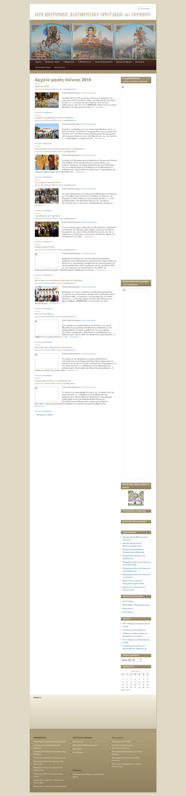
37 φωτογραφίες (88, 155)
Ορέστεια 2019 (42, 86)
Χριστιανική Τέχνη (42, 67)
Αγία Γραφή (128, 601)
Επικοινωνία (60, 67)
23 (148, 685)
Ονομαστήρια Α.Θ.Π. (45, 246)
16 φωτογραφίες (88, 188)
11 (127, 682)
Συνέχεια (101, 107)
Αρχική (38, 61)
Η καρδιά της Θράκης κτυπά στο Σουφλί (54, 117)
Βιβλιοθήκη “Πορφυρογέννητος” (137, 605)
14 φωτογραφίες (88, 387)
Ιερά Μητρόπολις (70, 89)
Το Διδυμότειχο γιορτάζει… (48, 215)
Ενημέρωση (48, 112)
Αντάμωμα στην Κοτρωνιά (134, 630)
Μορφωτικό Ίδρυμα (124, 61)
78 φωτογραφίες (88, 353)
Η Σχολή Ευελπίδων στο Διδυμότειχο (53, 380)
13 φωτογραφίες (88, 253)
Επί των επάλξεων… (45, 313)
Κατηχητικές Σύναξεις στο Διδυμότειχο (49, 757)
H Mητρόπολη (69, 61)
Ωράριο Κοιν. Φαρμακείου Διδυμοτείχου (50, 786)
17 (123, 685)
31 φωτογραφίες (88, 286)
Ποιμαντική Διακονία (103, 61)
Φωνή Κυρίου (128, 612)
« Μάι (123, 690)
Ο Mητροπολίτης (84, 61)
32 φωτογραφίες (88, 320)
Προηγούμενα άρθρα (44, 415)
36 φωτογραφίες (88, 124)
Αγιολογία (140, 61)
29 (143, 687)
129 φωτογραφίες (89, 222)
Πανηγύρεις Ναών (52, 61)
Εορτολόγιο (128, 608)
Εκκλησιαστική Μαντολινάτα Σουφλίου (49, 741)
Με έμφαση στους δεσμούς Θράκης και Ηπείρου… (59, 280)
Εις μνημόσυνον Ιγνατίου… (48, 182)
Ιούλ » (128, 690)
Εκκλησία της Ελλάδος (121, 741)
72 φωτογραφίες (88, 92)
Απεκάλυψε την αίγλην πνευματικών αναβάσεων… (60, 148)
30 (148, 687)
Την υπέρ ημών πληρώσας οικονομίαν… (54, 347)
